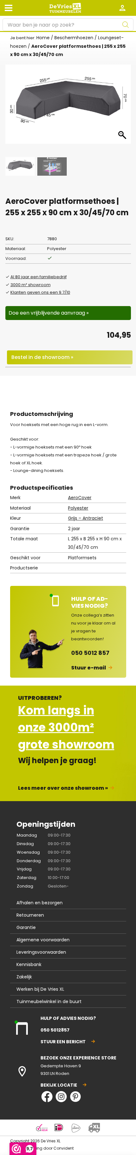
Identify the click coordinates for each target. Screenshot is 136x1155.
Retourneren (30, 915)
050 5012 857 (90, 653)
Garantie (26, 927)
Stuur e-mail (88, 667)
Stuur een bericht (63, 1042)
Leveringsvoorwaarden (41, 952)
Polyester (78, 508)
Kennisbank (28, 964)
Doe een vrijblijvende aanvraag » (49, 313)
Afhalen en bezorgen (39, 903)
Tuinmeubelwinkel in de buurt (49, 1001)
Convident (63, 1148)
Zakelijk (24, 977)
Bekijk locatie (58, 1085)
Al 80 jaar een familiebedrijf (38, 277)
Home (43, 38)
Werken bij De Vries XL (40, 989)
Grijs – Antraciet (85, 518)
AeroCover (79, 497)
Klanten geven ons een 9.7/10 (40, 292)
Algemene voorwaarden (43, 940)
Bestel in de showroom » (42, 357)
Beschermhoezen (73, 38)
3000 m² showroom (30, 285)
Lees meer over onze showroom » (63, 788)
